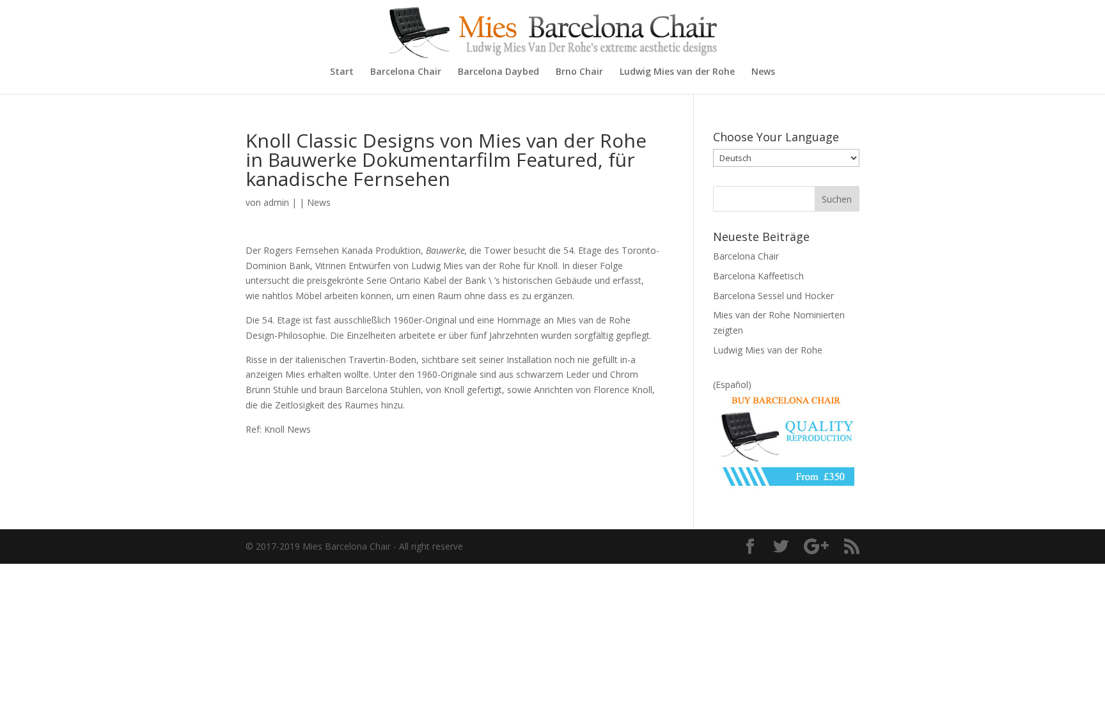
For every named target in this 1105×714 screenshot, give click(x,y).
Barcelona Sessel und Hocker (773, 296)
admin (276, 202)
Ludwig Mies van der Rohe (677, 72)
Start (342, 72)
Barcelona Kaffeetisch (758, 276)
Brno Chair (579, 72)
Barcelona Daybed (498, 72)
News (763, 72)
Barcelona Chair (405, 72)
